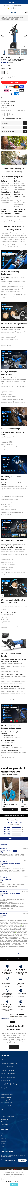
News (2, 1146)
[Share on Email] (12, 114)
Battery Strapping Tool (7, 1105)
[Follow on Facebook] (2, 1084)
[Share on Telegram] (9, 114)
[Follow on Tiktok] (16, 1084)
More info (8, 1181)
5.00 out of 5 (18, 823)
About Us (3, 1138)
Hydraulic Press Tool (6, 1102)
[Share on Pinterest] (6, 114)
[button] (14, 8)
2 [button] (12, 953)
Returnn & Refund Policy (7, 1116)
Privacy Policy (4, 1114)
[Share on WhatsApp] (15, 114)
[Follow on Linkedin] (7, 1084)
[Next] (25, 36)
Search (3, 1143)
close (25, 1)
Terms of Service (5, 1122)
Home (2, 17)
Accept (14, 1184)
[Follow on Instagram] (5, 1084)
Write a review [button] (14, 839)
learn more (14, 1047)
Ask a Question (5, 98)
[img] (3, 848)
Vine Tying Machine (6, 1100)
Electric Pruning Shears (7, 1094)
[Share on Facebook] (2, 114)
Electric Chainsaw (6, 1097)
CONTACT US (4, 1141)
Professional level (20, 110)
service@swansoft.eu (17, 5)
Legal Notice (4, 1124)
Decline (16, 1181)
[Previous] (2, 36)
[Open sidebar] (2, 595)
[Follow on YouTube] (13, 1084)
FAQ (2, 1133)
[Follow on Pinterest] (10, 1084)
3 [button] (14, 953)
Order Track (4, 1136)
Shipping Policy (5, 1119)
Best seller (11, 110)
